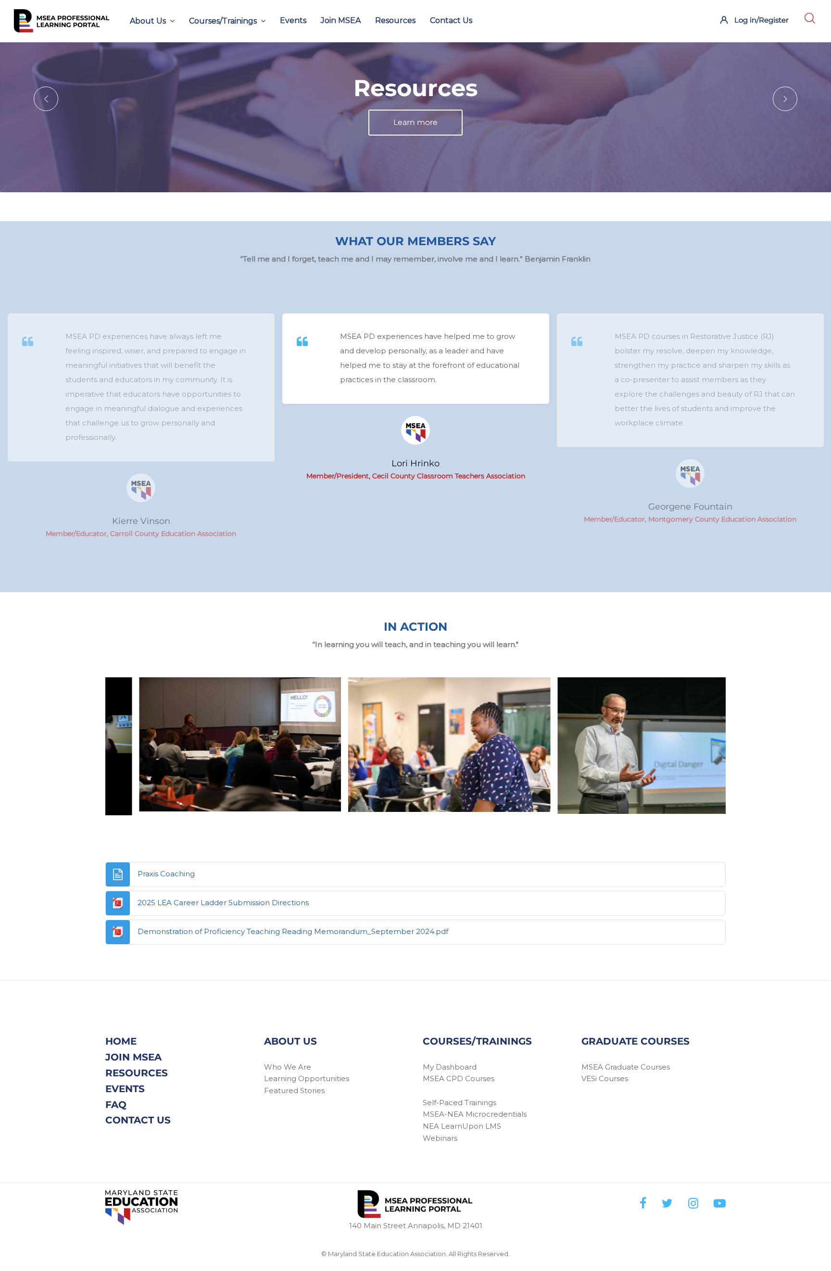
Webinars (440, 1138)
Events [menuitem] (293, 20)
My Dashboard (450, 1067)
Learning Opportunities (306, 1078)
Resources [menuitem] (395, 20)
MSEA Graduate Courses (625, 1067)
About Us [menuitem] (148, 20)
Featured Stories (294, 1090)
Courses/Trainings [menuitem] (223, 20)
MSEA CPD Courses (458, 1078)
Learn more (415, 140)
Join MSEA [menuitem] (341, 20)
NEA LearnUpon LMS (462, 1126)
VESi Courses (604, 1078)
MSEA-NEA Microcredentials (475, 1114)
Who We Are (287, 1067)
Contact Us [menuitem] (451, 20)
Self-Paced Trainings (459, 1102)
